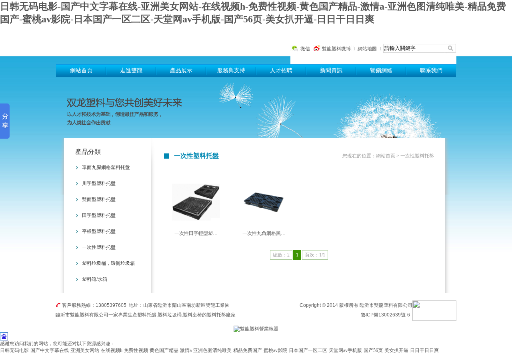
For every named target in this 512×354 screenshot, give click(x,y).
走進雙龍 (131, 71)
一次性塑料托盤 (99, 247)
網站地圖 (367, 49)
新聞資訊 (331, 71)
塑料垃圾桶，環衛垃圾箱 (108, 263)
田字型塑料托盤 (99, 215)
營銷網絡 (381, 71)
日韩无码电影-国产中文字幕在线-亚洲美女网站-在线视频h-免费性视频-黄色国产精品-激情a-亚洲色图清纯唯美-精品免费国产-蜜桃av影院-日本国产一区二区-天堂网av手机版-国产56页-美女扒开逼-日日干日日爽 (219, 350)
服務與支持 (231, 71)
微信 (305, 49)
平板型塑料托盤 (99, 231)
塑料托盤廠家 (221, 315)
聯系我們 (431, 71)
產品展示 (181, 71)
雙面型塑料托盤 (99, 199)
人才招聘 (281, 71)
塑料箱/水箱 (94, 279)
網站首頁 (81, 71)
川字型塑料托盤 (99, 183)
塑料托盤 (154, 45)
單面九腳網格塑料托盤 (106, 167)
